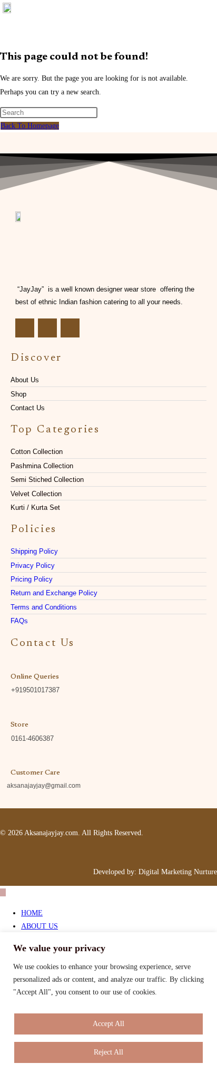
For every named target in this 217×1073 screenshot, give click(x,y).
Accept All (108, 1024)
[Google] (70, 327)
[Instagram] (47, 327)
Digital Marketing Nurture (178, 872)
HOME (32, 913)
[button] (203, 20)
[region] (108, 1002)
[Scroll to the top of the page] (3, 892)
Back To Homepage (30, 126)
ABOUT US (39, 926)
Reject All (108, 1052)
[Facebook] (24, 327)
